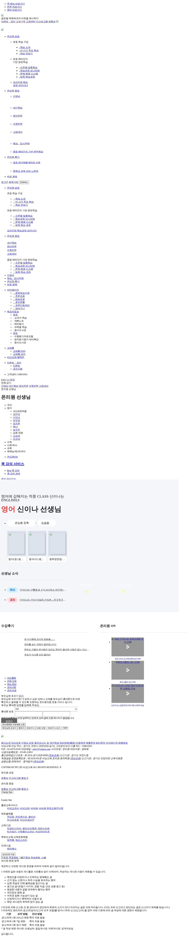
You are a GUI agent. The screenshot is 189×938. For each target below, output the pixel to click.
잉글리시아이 (14, 828)
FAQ (3, 380)
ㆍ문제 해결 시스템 (23, 222)
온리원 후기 (13, 157)
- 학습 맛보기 (26, 53)
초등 (15, 314)
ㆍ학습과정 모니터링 (24, 219)
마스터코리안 (27, 820)
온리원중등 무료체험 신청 (13, 724)
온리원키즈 (21, 817)
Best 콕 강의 (13, 470)
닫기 (21, 696)
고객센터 (30, 21)
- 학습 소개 (24, 47)
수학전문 (17, 124)
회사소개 (6, 743)
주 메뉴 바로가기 (16, 4)
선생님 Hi (180, 675)
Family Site (7, 792)
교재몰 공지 (19, 354)
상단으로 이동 (8, 854)
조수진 (16, 429)
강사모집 (16, 743)
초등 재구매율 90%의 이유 (26, 162)
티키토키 (12, 831)
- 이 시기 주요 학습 (29, 50)
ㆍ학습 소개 (19, 199)
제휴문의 (90, 743)
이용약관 (80, 743)
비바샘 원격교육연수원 (51, 808)
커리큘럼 (11, 678)
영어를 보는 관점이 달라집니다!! (40, 644)
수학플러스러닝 (26, 831)
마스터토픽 (13, 820)
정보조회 (53, 755)
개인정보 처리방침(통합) (63, 743)
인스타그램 (42, 21)
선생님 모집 (27, 743)
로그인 (4, 182)
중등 (15, 333)
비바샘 (34, 808)
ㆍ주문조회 (19, 296)
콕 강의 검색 (13, 473)
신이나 (16, 417)
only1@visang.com (41, 749)
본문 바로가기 (14, 7)
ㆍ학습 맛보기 (20, 205)
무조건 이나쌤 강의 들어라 (37, 655)
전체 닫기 (6, 383)
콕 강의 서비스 (12, 464)
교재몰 (10, 348)
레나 (15, 426)
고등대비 (17, 132)
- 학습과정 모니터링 (29, 70)
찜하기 (22, 728)
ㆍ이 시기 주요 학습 (23, 202)
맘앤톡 (10, 840)
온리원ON (12, 457)
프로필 (45, 522)
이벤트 (16, 366)
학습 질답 (11, 684)
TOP (65, 728)
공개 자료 (11, 690)
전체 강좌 (11, 681)
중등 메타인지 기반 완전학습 (28, 151)
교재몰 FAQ (19, 351)
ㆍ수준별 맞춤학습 (22, 216)
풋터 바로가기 (14, 10)
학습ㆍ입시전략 (21, 143)
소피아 (16, 436)
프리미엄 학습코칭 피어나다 (22, 230)
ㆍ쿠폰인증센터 (21, 305)
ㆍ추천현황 (19, 302)
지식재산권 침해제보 (117, 743)
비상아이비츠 (42, 831)
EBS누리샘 (43, 828)
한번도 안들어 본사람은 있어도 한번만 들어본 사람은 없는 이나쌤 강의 (56, 649)
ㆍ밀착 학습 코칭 (22, 225)
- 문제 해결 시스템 (28, 73)
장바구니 (31, 728)
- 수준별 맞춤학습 (28, 67)
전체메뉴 (24, 182)
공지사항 (17, 369)
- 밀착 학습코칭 (27, 77)
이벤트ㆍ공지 (8, 21)
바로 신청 (41, 728)
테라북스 (12, 848)
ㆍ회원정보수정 (21, 293)
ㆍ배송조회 (19, 299)
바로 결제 (12, 176)
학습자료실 (13, 311)
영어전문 (17, 116)
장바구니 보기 (54, 728)
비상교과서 (13, 808)
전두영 (16, 420)
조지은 (16, 423)
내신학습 (17, 107)
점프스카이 (21, 840)
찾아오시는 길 (41, 743)
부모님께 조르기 (9, 728)
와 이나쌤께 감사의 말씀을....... (39, 639)
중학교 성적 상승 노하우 (25, 171)
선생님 (16, 96)
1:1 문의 (10, 380)
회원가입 (13, 182)
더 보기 (65, 573)
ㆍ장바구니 (19, 308)
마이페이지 (13, 290)
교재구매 (20, 21)
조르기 (9, 721)
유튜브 (52, 21)
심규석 (16, 439)
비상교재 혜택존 (15, 357)
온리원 (10, 817)
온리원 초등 (13, 36)
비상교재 (25, 808)
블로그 (24, 778)
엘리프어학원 (29, 828)
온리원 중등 (13, 91)
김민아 (16, 414)
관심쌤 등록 (22, 522)
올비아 (31, 817)
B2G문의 (100, 743)
